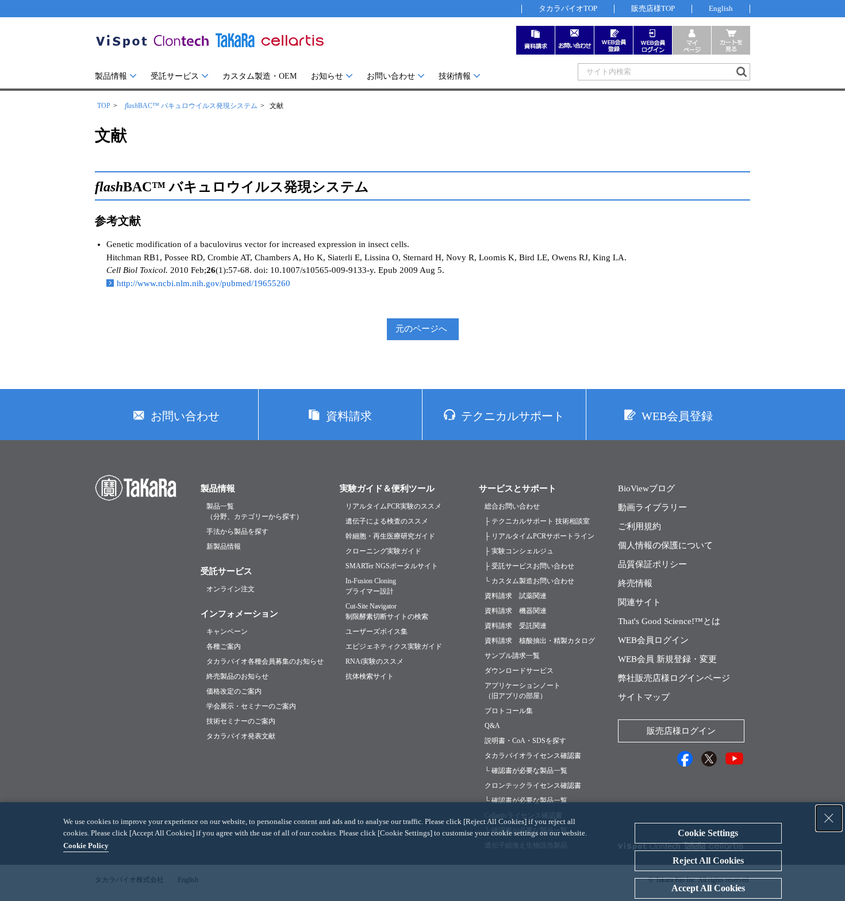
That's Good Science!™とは (669, 621)
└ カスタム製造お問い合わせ (529, 581)
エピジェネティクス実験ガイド (393, 646)
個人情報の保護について (665, 545)
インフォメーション (239, 613)
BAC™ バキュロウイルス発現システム (191, 106)
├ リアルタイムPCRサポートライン (539, 536)
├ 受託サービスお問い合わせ (529, 566)
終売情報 (635, 583)
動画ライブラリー (652, 507)
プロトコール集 (509, 711)
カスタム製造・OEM (259, 76)
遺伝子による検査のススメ (386, 521)
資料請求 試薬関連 (516, 596)
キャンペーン (227, 631)
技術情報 (455, 76)
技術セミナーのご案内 (240, 721)
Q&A (492, 726)
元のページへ (421, 328)
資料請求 (349, 416)
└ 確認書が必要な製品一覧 (526, 771)
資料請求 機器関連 (516, 611)
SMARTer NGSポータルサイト (391, 566)
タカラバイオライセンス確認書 (533, 756)
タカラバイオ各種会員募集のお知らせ (265, 661)
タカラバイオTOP (568, 8)
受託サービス (175, 76)
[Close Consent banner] (829, 818)
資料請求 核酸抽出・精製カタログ (540, 641)
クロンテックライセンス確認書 (533, 785)
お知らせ (327, 76)
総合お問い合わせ (512, 506)
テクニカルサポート (512, 416)
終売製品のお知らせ (237, 676)
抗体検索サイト (369, 676)
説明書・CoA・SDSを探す (525, 741)
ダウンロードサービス (519, 671)
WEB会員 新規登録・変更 (667, 659)
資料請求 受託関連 (516, 626)
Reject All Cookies (708, 860)
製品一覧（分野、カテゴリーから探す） (254, 511)
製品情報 (111, 76)
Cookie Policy (86, 845)
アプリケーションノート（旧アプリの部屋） (522, 690)
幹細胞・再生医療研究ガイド (390, 536)
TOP (103, 106)
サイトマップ (644, 697)
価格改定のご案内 (234, 691)
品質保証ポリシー (652, 564)
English (721, 8)
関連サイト (639, 602)
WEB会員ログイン (653, 640)
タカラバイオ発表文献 (240, 736)
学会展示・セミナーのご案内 (251, 706)
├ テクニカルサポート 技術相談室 (537, 521)
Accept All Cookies (708, 888)
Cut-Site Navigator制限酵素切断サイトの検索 (386, 611)
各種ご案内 (223, 646)
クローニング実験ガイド (383, 551)
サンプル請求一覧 (512, 656)
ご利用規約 (639, 526)
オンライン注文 (230, 589)
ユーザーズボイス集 (376, 631)
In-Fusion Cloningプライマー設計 (370, 586)
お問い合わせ (391, 76)
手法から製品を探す (237, 531)
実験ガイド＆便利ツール (387, 488)
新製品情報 (223, 546)
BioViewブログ (646, 488)
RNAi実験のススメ (374, 661)
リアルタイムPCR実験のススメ (393, 506)
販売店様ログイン (681, 731)
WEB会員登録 (677, 416)
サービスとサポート (517, 488)
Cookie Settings (708, 833)
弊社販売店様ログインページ (674, 678)
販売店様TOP (653, 8)
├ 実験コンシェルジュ (519, 551)
